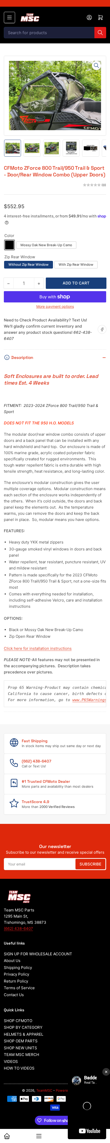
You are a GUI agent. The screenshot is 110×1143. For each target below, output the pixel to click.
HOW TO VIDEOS (19, 1068)
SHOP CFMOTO (18, 1020)
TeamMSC (44, 1090)
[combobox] (55, 32)
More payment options (55, 306)
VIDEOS (11, 1061)
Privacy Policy (16, 974)
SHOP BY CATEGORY (23, 1027)
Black (9, 245)
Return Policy (16, 981)
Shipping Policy (18, 967)
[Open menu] (9, 17)
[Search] (100, 32)
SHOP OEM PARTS (21, 1041)
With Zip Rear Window (76, 264)
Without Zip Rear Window (28, 264)
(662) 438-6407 (18, 928)
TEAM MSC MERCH (21, 1054)
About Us (12, 960)
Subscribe (90, 864)
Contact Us (14, 994)
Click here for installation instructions (38, 648)
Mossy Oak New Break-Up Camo (46, 245)
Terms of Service (19, 987)
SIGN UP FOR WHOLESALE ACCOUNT (38, 953)
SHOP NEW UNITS (20, 1047)
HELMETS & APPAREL (23, 1034)
